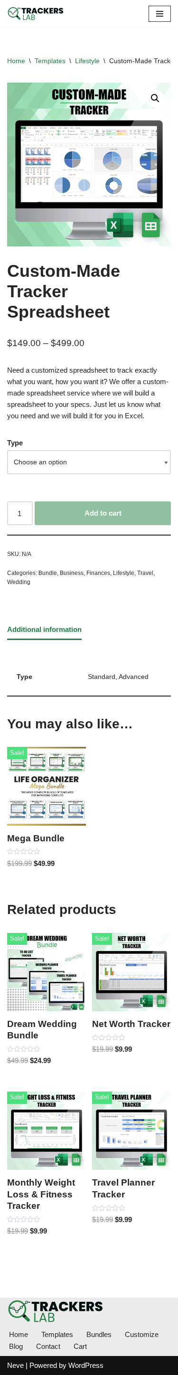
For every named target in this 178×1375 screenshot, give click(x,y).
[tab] (44, 630)
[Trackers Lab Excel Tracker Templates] (35, 13)
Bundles (99, 1334)
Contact (48, 1346)
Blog (16, 1346)
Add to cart (103, 513)
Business (72, 573)
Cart (80, 1346)
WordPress (85, 1365)
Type (15, 443)
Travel (145, 573)
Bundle (47, 573)
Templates (50, 61)
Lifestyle (87, 61)
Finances (98, 573)
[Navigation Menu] (160, 14)
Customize (142, 1334)
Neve (15, 1365)
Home (16, 61)
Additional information (44, 629)
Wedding (18, 582)
